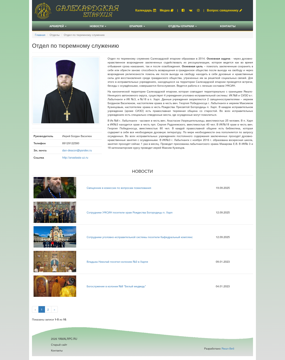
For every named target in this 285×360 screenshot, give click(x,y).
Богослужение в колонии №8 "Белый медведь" (116, 286)
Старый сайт (59, 344)
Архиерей (57, 26)
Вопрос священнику (222, 10)
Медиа (165, 10)
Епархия (136, 26)
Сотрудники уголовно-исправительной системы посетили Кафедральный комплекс (140, 237)
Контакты (228, 26)
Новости (97, 26)
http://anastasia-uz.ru (75, 157)
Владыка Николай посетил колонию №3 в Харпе (117, 261)
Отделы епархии (181, 26)
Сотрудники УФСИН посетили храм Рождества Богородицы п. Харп (130, 212)
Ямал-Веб (227, 348)
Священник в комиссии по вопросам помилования (119, 188)
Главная (40, 35)
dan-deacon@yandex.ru (77, 150)
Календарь (143, 10)
